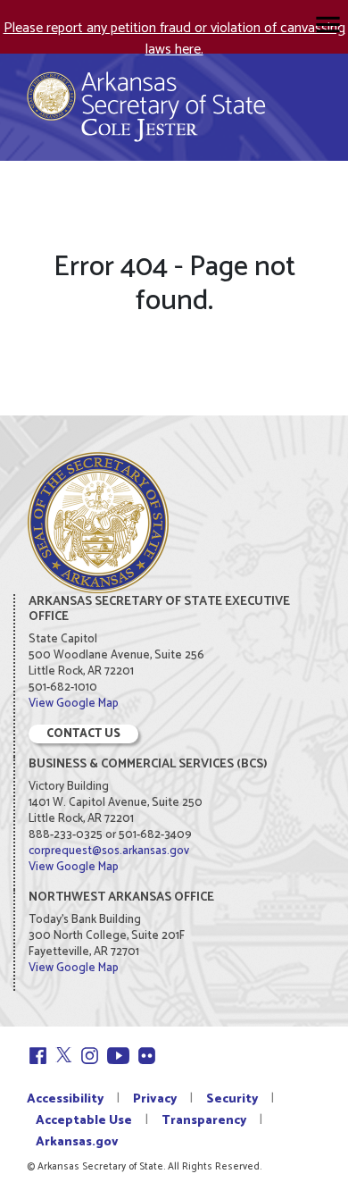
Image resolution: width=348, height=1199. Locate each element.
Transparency (204, 1121)
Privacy (155, 1099)
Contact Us (83, 734)
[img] (328, 24)
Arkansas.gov (77, 1142)
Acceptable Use (84, 1121)
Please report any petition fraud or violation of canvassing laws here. (174, 39)
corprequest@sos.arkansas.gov (109, 851)
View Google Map (74, 703)
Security (232, 1099)
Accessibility (65, 1099)
